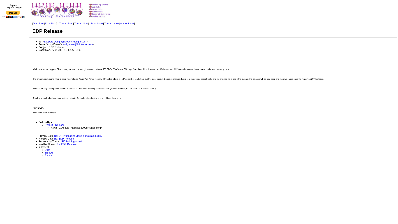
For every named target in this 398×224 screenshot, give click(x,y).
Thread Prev (66, 23)
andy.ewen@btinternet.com (78, 44)
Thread (49, 152)
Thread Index (111, 23)
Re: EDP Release (55, 125)
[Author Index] (103, 12)
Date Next (50, 23)
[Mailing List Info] (103, 18)
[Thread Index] (103, 9)
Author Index (127, 23)
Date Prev (38, 23)
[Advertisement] (13, 83)
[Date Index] (103, 7)
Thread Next (81, 23)
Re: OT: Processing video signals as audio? (78, 136)
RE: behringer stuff (71, 141)
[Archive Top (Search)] (103, 5)
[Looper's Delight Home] (103, 14)
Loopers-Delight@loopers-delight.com (65, 41)
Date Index (97, 23)
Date (47, 150)
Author (48, 155)
